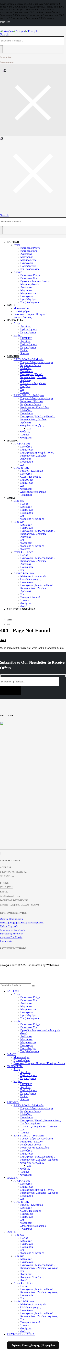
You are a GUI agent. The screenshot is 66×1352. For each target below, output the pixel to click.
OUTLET (12, 498)
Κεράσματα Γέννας (30, 365)
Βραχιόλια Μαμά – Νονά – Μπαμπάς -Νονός (34, 282)
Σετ (22, 389)
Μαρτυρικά (26, 257)
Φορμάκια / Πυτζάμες (32, 425)
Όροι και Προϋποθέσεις (11, 919)
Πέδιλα (24, 350)
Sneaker (24, 353)
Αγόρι (17, 244)
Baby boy (19, 500)
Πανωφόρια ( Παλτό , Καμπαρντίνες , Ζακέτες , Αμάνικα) (34, 377)
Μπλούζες (25, 368)
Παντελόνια (26, 371)
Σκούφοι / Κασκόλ (30, 597)
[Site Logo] (19, 31)
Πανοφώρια (26, 479)
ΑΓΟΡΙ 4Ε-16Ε (22, 443)
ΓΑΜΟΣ (11, 305)
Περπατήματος (28, 332)
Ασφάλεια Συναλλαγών (11, 937)
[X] (0, 853)
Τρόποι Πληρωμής (9, 926)
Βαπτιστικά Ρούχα (30, 247)
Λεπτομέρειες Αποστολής (12, 930)
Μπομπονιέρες (28, 260)
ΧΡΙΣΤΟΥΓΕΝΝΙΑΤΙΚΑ (21, 609)
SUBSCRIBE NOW (10, 690)
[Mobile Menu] (1, 211)
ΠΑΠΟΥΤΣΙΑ (15, 320)
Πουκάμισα (26, 461)
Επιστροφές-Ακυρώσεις (11, 933)
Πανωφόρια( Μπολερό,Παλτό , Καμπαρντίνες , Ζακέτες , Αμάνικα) (37, 455)
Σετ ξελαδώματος (29, 269)
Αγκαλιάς (25, 326)
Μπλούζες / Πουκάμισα (33, 576)
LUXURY (26, 338)
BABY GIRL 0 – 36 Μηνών (29, 395)
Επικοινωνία (6, 941)
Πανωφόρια (26, 263)
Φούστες (25, 431)
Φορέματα (25, 437)
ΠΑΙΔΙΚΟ (12, 440)
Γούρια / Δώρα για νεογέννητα (36, 362)
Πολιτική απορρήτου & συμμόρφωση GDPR (22, 922)
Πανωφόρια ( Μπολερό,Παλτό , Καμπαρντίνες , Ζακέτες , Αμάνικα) (37, 419)
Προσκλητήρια (28, 266)
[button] (4, 34)
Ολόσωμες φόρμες (30, 476)
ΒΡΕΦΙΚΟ (13, 356)
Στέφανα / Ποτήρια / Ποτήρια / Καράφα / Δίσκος (30, 316)
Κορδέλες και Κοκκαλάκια (34, 407)
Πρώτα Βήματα (28, 329)
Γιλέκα (24, 503)
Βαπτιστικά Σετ (28, 250)
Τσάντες (24, 392)
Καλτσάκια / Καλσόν (31, 401)
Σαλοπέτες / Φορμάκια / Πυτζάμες (38, 1126)
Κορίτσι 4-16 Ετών (24, 573)
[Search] (1, 49)
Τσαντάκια (26, 494)
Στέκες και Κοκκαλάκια (33, 491)
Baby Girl (19, 521)
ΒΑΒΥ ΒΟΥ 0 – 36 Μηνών (28, 359)
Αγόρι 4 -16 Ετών (23, 551)
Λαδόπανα (26, 254)
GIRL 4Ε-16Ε (21, 467)
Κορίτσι (18, 272)
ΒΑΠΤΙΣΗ (13, 242)
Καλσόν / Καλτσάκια (31, 470)
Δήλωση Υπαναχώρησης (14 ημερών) (33, 1345)
